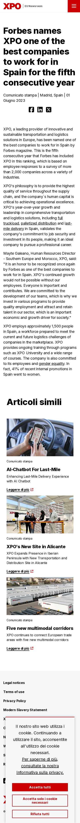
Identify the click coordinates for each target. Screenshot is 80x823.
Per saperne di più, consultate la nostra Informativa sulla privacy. (40, 766)
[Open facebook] (31, 109)
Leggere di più (18, 489)
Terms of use (13, 692)
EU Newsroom (33, 6)
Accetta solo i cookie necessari (40, 800)
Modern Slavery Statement (25, 710)
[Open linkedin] (40, 109)
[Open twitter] (48, 109)
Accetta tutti (40, 787)
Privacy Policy (14, 701)
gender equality (51, 363)
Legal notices (14, 683)
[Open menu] (74, 6)
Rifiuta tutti (40, 814)
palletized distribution (38, 223)
